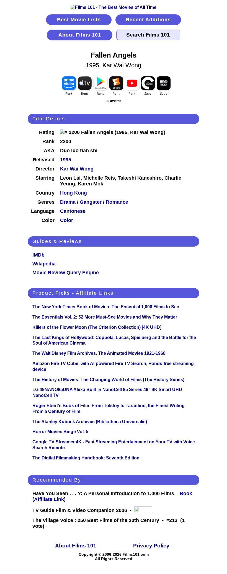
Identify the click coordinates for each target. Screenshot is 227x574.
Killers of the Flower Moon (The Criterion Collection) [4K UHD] (96, 327)
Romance (117, 202)
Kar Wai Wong (77, 169)
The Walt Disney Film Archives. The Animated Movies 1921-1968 (99, 353)
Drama (68, 202)
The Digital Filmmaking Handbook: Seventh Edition (86, 458)
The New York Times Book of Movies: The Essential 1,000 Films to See (105, 306)
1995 (65, 159)
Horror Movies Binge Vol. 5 (60, 431)
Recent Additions (148, 19)
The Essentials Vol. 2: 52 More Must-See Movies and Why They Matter (104, 317)
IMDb (38, 255)
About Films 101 (79, 35)
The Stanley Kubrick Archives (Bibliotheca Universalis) (89, 421)
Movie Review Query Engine (65, 272)
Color (66, 220)
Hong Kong (73, 193)
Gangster (91, 202)
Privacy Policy (151, 546)
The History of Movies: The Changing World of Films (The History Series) (108, 379)
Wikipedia (44, 264)
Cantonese (73, 211)
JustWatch (113, 101)
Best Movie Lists (79, 19)
